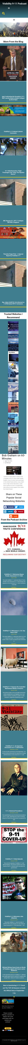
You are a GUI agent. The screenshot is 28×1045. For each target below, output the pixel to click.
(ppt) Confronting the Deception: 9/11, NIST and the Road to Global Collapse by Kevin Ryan (13, 98)
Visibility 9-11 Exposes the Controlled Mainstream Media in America (14, 687)
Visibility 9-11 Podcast (14, 3)
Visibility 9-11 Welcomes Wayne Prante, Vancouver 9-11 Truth (14, 575)
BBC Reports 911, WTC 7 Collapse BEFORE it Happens (13, 221)
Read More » (14, 587)
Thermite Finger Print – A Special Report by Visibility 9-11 (13, 254)
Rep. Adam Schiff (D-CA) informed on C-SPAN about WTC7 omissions (13, 303)
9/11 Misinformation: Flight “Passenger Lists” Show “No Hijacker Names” (13, 172)
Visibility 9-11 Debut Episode (14, 859)
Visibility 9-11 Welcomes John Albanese (14, 917)
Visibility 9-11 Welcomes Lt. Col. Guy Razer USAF (14, 631)
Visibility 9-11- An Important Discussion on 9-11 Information (14, 746)
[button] (8, 8)
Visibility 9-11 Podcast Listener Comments (13, 132)
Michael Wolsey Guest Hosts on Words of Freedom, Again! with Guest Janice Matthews (14, 969)
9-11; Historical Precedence (14, 811)
